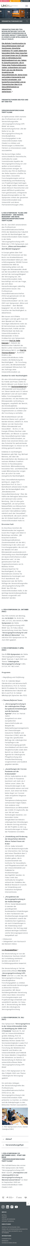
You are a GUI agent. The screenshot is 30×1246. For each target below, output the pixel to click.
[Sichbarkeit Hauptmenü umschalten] (26, 5)
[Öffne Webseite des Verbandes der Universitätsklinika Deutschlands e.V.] (10, 1197)
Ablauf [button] (9, 1139)
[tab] (15, 1139)
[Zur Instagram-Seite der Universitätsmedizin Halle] (3, 1207)
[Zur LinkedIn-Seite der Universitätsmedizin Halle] (7, 1207)
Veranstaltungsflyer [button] (15, 1145)
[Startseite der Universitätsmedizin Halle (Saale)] (9, 6)
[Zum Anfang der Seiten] (28, 1203)
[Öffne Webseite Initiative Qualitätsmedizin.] (3, 1198)
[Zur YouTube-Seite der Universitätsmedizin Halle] (16, 1207)
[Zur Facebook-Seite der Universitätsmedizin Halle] (12, 1207)
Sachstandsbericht (18, 387)
